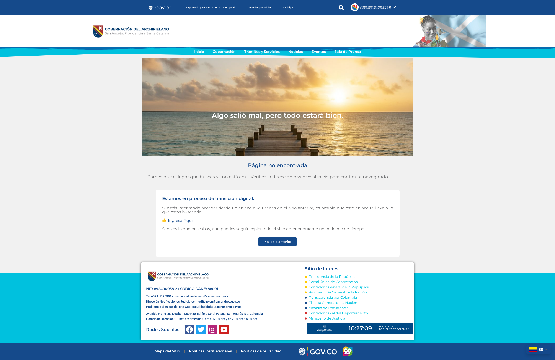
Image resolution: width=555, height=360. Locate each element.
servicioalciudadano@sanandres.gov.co (202, 296)
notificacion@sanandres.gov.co (218, 301)
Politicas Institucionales (210, 351)
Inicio (199, 52)
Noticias (295, 52)
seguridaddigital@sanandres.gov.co (217, 306)
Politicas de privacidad (261, 351)
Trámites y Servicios (262, 52)
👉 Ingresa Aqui (177, 220)
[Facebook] (189, 329)
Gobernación (224, 52)
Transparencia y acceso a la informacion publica (210, 7)
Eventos (319, 52)
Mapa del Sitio (167, 351)
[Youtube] (224, 329)
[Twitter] (201, 329)
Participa (288, 7)
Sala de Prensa (348, 52)
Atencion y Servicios (259, 7)
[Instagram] (212, 329)
